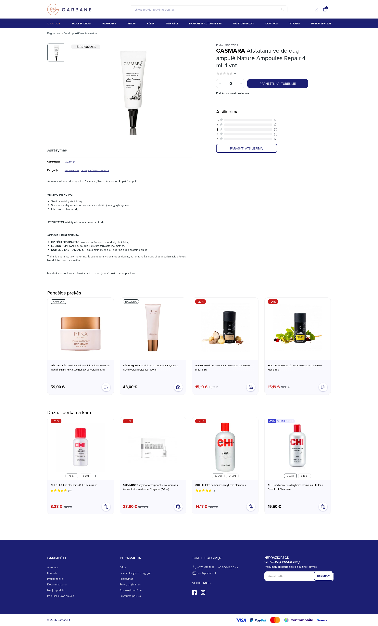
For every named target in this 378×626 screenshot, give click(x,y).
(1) (214, 490)
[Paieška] (282, 9)
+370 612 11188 (206, 567)
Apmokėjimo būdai (131, 590)
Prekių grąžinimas (130, 584)
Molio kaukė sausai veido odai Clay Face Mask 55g (222, 367)
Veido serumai (72, 170)
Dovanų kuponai (57, 584)
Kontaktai (52, 573)
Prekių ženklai (55, 578)
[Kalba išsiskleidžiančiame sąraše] (316, 10)
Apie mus (52, 567)
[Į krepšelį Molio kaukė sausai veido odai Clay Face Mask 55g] (250, 387)
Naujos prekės (55, 590)
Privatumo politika (130, 596)
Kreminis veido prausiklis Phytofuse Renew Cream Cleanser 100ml (150, 367)
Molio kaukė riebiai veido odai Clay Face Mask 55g (295, 367)
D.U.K (123, 567)
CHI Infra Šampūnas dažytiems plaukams (220, 485)
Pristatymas (126, 578)
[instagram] (203, 592)
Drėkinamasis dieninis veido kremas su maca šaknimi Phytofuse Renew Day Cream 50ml (80, 367)
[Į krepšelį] (178, 506)
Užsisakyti (323, 576)
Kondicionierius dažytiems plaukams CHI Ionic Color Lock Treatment (295, 487)
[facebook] (194, 592)
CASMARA (70, 161)
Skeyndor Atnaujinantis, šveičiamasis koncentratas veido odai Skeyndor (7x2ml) (150, 487)
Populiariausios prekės (60, 596)
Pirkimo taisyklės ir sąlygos (135, 573)
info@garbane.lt (206, 573)
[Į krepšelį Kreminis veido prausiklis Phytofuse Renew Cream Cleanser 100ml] (178, 387)
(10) (69, 490)
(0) (235, 73)
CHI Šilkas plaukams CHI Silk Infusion (74, 485)
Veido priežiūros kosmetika (95, 170)
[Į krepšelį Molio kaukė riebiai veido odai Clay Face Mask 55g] (323, 387)
